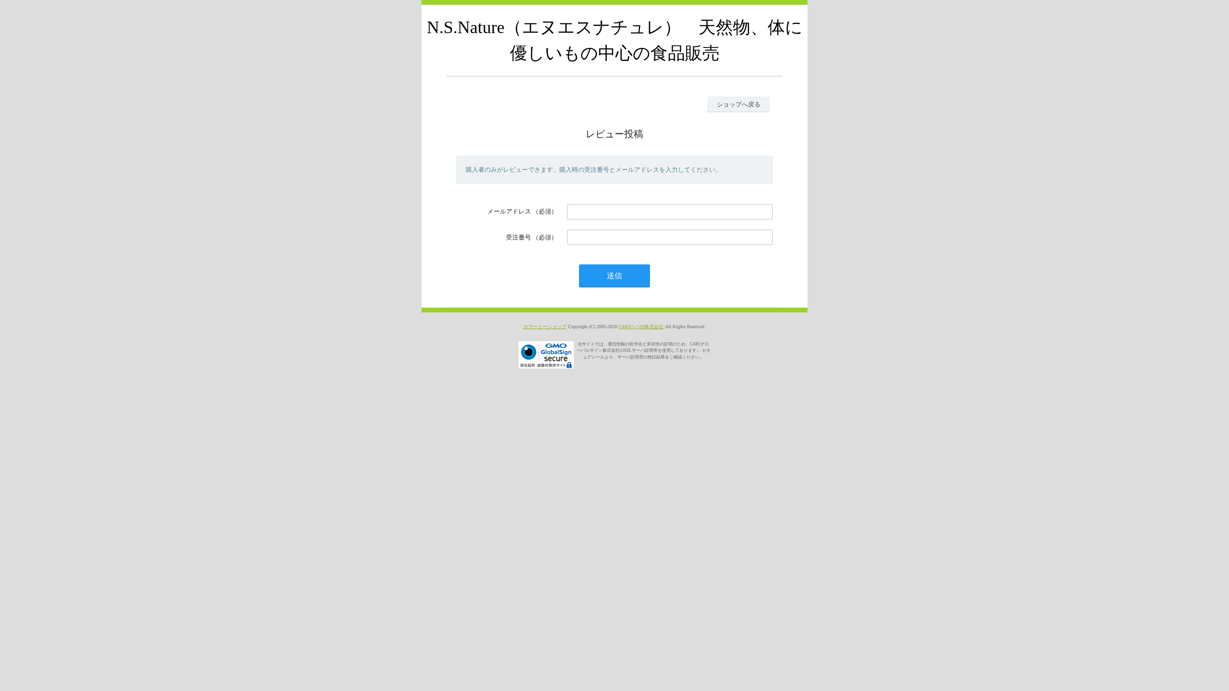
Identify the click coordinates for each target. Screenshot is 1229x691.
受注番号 (518, 237)
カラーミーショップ (544, 326)
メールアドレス (509, 211)
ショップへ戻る (738, 104)
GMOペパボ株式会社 (641, 326)
